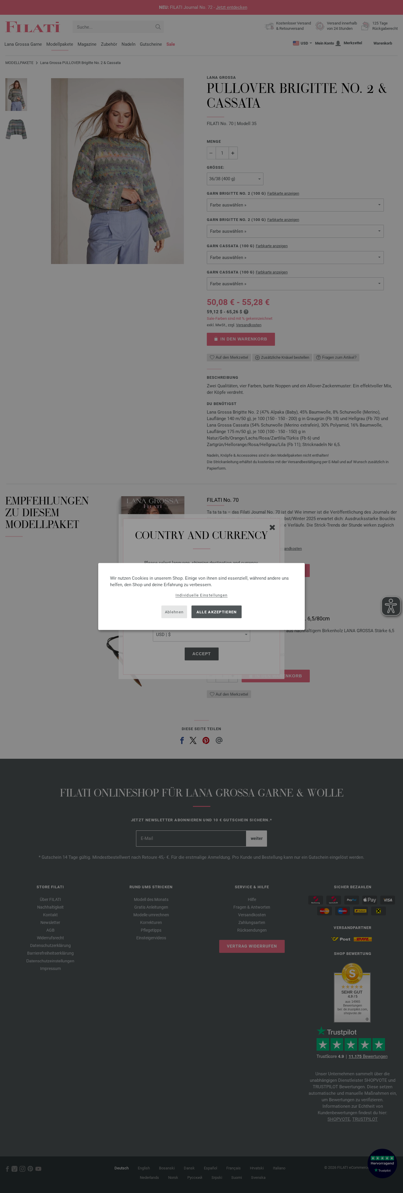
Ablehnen (174, 611)
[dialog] (201, 596)
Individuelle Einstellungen (202, 595)
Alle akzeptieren (216, 611)
